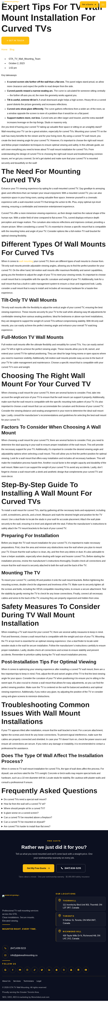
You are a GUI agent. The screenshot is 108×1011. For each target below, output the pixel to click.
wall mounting (26, 261)
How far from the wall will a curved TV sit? (24, 804)
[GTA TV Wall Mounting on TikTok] (35, 970)
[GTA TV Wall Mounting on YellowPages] (78, 970)
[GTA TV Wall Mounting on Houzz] (71, 970)
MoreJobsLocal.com (40, 997)
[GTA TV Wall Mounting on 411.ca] (86, 970)
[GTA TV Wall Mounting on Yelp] (64, 970)
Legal (39, 981)
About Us (6, 981)
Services (17, 981)
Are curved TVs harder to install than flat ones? (27, 826)
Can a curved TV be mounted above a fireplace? (28, 817)
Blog (12, 49)
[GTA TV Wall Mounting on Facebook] (13, 970)
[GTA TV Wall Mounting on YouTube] (20, 970)
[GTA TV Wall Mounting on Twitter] (42, 970)
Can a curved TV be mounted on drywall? (24, 822)
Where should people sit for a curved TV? (24, 808)
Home (4, 49)
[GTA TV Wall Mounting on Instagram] (27, 970)
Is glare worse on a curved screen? (21, 813)
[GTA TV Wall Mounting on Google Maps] (5, 970)
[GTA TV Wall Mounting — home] (40, 4)
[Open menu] (103, 4)
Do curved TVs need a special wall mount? (25, 799)
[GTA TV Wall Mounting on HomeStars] (56, 970)
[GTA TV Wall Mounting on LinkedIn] (49, 970)
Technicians (28, 981)
